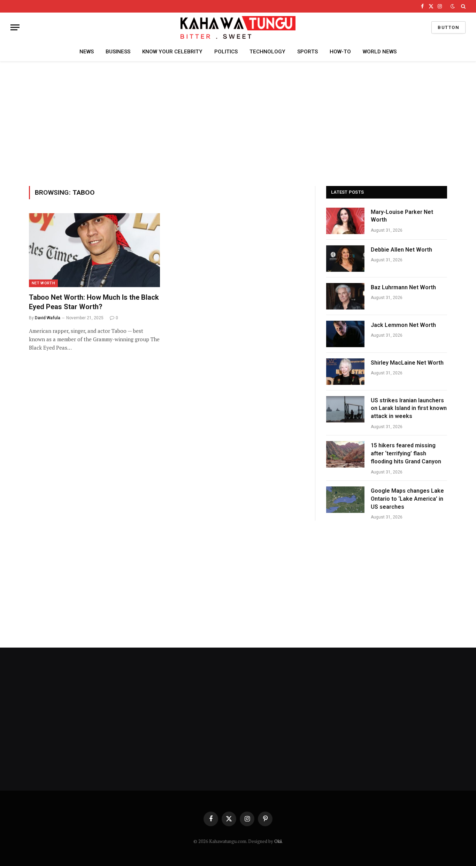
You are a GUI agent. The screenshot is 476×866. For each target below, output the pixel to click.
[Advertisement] (238, 122)
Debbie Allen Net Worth (401, 249)
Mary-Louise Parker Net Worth (402, 216)
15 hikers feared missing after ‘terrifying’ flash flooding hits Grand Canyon (406, 453)
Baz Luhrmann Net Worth (403, 287)
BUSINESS (118, 51)
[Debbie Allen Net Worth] (345, 258)
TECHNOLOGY (267, 51)
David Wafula (47, 317)
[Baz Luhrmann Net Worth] (345, 296)
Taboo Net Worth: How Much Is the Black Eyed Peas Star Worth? (94, 302)
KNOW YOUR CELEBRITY (172, 51)
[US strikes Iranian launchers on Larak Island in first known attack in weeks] (345, 409)
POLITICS (226, 51)
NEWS (86, 51)
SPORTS (307, 51)
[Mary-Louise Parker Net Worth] (345, 221)
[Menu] (15, 27)
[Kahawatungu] (238, 27)
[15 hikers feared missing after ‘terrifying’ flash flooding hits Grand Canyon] (345, 454)
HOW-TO (340, 51)
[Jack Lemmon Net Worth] (345, 334)
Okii (278, 841)
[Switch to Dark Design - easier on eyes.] (452, 6)
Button (448, 27)
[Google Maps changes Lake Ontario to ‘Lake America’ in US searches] (345, 499)
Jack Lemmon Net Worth (403, 325)
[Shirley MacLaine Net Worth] (345, 371)
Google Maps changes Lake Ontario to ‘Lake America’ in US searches (407, 498)
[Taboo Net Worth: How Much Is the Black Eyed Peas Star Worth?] (94, 250)
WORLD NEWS (380, 51)
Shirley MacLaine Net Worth (407, 362)
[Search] (463, 6)
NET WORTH (43, 283)
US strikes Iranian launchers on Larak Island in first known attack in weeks (409, 408)
